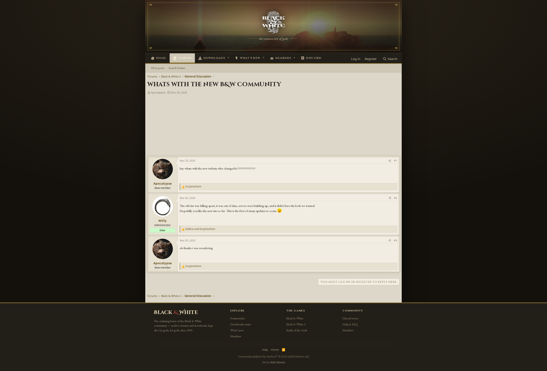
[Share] (390, 161)
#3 (395, 240)
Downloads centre (240, 324)
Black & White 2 (296, 324)
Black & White (294, 318)
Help (265, 350)
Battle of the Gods (296, 330)
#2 (395, 198)
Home (161, 58)
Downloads (214, 58)
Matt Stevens (277, 362)
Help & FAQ (350, 324)
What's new (250, 58)
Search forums (177, 68)
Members (283, 58)
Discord (314, 58)
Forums (185, 58)
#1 (395, 160)
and (200, 229)
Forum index (237, 318)
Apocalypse (158, 92)
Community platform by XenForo (273, 356)
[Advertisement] (273, 126)
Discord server (350, 318)
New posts (157, 68)
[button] (228, 57)
